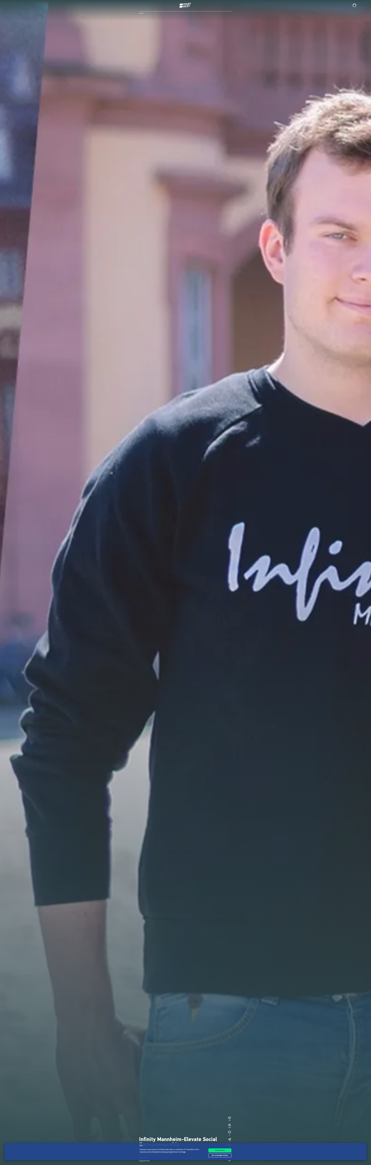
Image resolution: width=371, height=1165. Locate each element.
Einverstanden (220, 1150)
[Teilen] (229, 1139)
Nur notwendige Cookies (220, 1155)
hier (184, 1152)
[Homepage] (185, 5)
